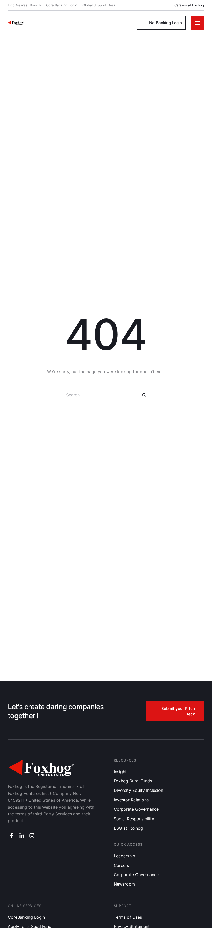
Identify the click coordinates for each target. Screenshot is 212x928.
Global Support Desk (99, 5)
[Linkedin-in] (21, 835)
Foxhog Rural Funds (133, 781)
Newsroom (124, 884)
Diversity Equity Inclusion (138, 790)
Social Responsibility (134, 818)
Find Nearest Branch (24, 5)
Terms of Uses (128, 917)
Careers (121, 865)
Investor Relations (131, 799)
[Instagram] (32, 835)
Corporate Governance (136, 809)
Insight (120, 771)
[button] (186, 5)
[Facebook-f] (11, 835)
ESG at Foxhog (128, 828)
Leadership (124, 855)
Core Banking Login (61, 5)
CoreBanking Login (26, 917)
